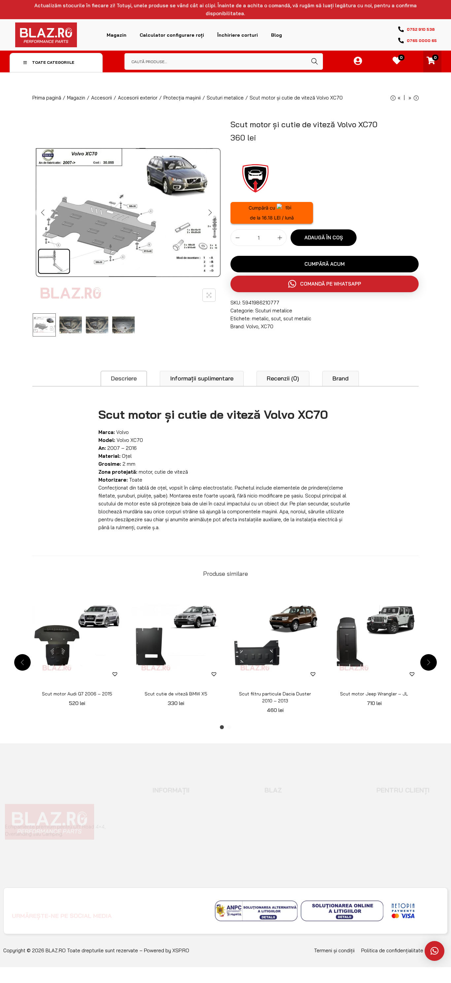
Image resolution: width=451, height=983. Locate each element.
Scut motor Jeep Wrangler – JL (374, 694)
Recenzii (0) (283, 378)
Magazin (116, 35)
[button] (324, 284)
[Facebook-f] (129, 910)
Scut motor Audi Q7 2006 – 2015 (77, 694)
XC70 (267, 326)
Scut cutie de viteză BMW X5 (176, 694)
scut (276, 318)
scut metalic (297, 318)
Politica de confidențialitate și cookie (402, 950)
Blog (276, 35)
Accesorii (101, 98)
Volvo (252, 326)
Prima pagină (46, 98)
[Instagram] (146, 910)
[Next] (210, 212)
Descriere (124, 378)
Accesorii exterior (137, 98)
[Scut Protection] (255, 177)
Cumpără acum (324, 264)
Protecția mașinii (182, 98)
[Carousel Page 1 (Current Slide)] (222, 727)
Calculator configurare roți (172, 35)
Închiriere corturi (237, 35)
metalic (260, 318)
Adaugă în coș (323, 237)
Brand (340, 378)
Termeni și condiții (334, 950)
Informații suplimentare (201, 378)
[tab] (124, 378)
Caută (314, 61)
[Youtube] (162, 910)
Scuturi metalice (225, 98)
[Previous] (43, 212)
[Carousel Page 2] (229, 727)
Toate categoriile (53, 62)
